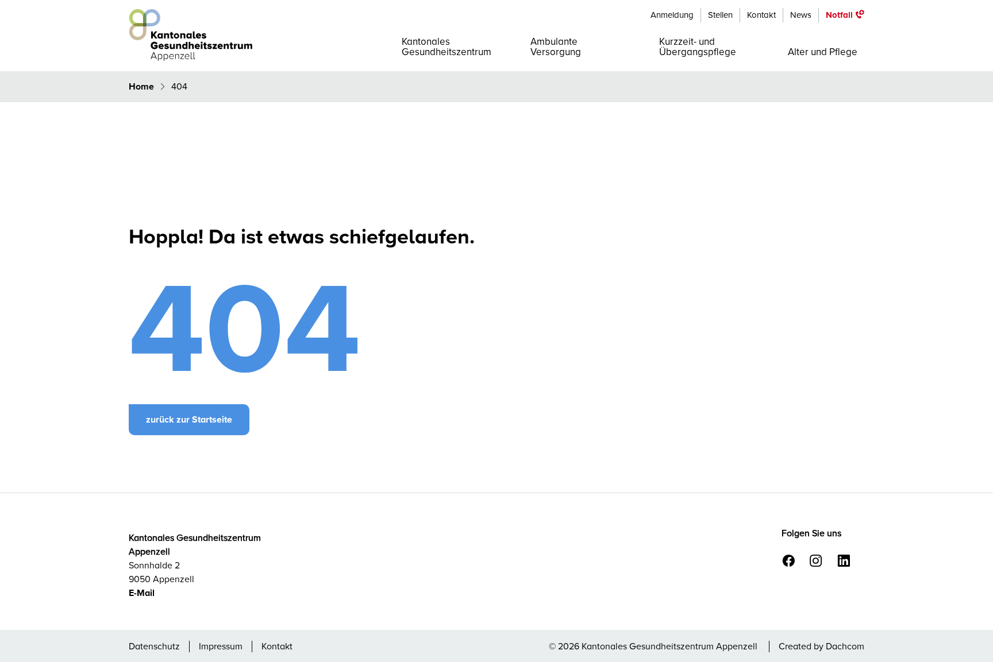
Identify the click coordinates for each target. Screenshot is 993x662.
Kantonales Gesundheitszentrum (446, 47)
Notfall (839, 15)
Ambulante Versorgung (555, 47)
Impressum (221, 646)
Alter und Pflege (822, 52)
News (800, 15)
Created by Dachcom (821, 646)
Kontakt (761, 15)
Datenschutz (154, 646)
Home (142, 86)
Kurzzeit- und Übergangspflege (697, 47)
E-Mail (142, 593)
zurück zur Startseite (189, 419)
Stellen (720, 15)
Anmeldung (672, 15)
